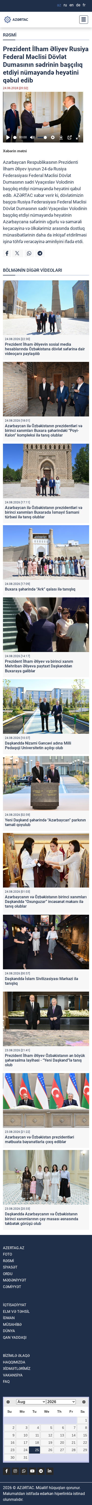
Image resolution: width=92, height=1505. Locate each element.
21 (74, 1443)
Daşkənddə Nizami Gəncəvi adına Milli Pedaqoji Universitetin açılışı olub (38, 745)
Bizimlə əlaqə (16, 1355)
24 (25, 1450)
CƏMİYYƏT (12, 1287)
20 (62, 1443)
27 (62, 1450)
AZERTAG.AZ (13, 1248)
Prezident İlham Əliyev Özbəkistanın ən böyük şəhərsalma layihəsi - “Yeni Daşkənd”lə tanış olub (45, 1060)
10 (25, 1435)
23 (12, 1450)
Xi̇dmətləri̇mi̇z (16, 1368)
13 (62, 1435)
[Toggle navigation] (82, 19)
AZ (59, 5)
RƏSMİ (9, 34)
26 (50, 1450)
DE (78, 5)
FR (84, 5)
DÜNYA (9, 1331)
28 (74, 1450)
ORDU (8, 1274)
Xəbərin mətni (15, 151)
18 (37, 1443)
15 (85, 1435)
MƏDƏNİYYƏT (14, 1280)
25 (37, 1450)
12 (50, 1435)
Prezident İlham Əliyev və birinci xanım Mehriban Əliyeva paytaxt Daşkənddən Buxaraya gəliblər (39, 666)
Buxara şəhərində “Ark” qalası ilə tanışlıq (40, 589)
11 (37, 1435)
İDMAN (9, 1318)
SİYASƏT (10, 1267)
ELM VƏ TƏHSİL (16, 1311)
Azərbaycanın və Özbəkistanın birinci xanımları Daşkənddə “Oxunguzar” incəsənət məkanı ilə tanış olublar (46, 902)
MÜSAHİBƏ (12, 1324)
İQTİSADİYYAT (14, 1305)
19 (50, 1443)
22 (85, 1443)
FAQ (6, 1381)
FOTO (7, 1254)
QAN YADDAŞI (14, 1337)
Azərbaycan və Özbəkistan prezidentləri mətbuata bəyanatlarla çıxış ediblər (39, 1139)
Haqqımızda (14, 1362)
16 (12, 1443)
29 (85, 1450)
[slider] (15, 137)
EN (71, 5)
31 (25, 1457)
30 (12, 1457)
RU (65, 5)
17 (25, 1443)
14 (74, 1435)
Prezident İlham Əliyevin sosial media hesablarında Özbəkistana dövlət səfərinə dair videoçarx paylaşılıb (45, 349)
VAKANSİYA (13, 1375)
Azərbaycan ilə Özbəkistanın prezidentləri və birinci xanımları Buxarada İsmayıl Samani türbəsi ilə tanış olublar (43, 512)
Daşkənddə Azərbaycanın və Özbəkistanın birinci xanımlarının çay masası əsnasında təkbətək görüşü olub (41, 1219)
